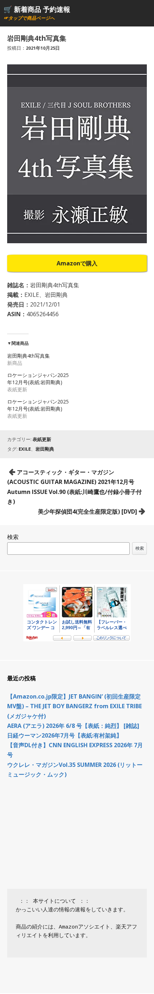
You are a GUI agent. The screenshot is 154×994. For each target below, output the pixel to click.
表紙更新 (42, 439)
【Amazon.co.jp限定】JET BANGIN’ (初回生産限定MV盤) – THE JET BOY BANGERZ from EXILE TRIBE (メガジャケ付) (74, 706)
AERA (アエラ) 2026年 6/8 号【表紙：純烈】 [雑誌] (73, 726)
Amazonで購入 (77, 263)
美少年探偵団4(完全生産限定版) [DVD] (87, 511)
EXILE (25, 449)
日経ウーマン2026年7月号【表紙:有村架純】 (64, 735)
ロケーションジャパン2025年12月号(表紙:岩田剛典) (38, 379)
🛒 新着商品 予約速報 (37, 9)
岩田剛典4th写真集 (28, 355)
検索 (13, 537)
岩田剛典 (44, 449)
